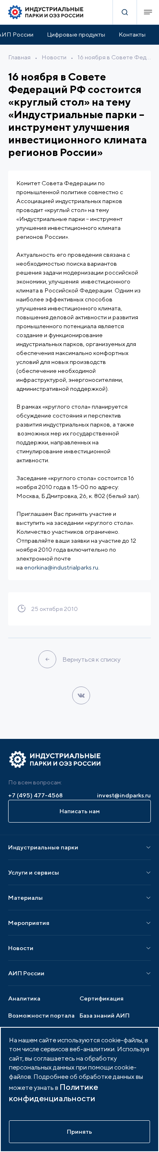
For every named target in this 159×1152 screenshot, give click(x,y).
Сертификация (102, 998)
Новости (54, 57)
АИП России (26, 973)
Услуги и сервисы (33, 872)
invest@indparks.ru (124, 795)
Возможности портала (41, 1015)
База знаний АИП (105, 1015)
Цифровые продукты (76, 34)
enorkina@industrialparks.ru (61, 567)
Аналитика (24, 998)
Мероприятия (28, 922)
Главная (19, 57)
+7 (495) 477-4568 (35, 795)
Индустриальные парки (43, 847)
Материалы (25, 897)
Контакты (132, 34)
